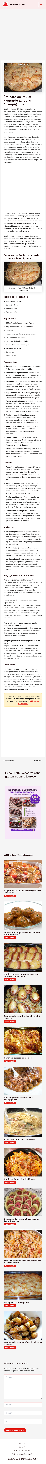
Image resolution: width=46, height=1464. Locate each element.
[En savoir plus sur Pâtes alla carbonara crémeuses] (23, 1122)
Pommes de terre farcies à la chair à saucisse (22, 1017)
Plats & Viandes (10, 896)
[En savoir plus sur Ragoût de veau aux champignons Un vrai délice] (23, 874)
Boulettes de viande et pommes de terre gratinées (21, 1220)
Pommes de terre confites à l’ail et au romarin (23, 1343)
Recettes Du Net (17, 4)
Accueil (22, 1443)
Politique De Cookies (22, 1450)
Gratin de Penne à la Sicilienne (19, 1179)
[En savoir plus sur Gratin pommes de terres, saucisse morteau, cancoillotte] (23, 957)
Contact (22, 1447)
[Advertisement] (23, 33)
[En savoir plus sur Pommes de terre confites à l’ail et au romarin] (23, 1325)
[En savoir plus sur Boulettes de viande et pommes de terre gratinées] (23, 1202)
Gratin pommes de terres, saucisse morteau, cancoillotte (21, 975)
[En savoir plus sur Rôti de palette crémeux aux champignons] (23, 1081)
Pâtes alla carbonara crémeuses (20, 1139)
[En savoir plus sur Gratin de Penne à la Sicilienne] (23, 1162)
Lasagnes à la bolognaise (16, 1302)
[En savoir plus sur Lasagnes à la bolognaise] (23, 1286)
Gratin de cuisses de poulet (17, 1058)
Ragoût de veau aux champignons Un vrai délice (22, 892)
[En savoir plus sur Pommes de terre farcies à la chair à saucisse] (23, 999)
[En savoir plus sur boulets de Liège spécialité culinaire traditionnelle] (23, 916)
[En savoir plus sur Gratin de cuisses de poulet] (23, 1041)
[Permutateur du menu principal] (41, 4)
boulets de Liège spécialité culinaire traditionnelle (22, 933)
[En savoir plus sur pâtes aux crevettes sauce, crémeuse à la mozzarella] (23, 1244)
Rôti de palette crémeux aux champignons (18, 1098)
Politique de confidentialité (22, 1454)
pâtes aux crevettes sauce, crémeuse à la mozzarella (22, 1261)
